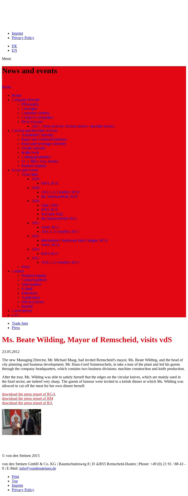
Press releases (32, 122)
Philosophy (30, 104)
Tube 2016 (49, 205)
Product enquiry (34, 166)
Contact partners (34, 280)
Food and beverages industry (44, 144)
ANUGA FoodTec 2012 (60, 262)
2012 (35, 258)
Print (15, 477)
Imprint (17, 33)
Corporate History (35, 113)
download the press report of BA (27, 403)
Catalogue (29, 108)
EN (14, 50)
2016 (35, 201)
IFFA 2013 (49, 253)
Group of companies (37, 117)
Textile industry (34, 148)
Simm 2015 (50, 227)
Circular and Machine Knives (34, 130)
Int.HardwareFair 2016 (59, 218)
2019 (35, 179)
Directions (29, 293)
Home (16, 95)
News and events (25, 170)
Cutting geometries (36, 157)
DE (14, 46)
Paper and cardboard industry (44, 139)
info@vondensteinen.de (37, 468)
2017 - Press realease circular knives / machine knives (72, 126)
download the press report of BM (27, 398)
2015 (35, 223)
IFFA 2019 (49, 183)
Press (26, 267)
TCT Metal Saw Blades (40, 161)
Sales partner (31, 284)
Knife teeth (30, 152)
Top (15, 481)
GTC (16, 315)
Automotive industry (37, 135)
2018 (35, 188)
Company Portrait (25, 100)
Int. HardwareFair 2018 (59, 196)
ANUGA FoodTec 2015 (60, 231)
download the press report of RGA (29, 394)
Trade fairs (30, 174)
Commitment (22, 311)
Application (31, 297)
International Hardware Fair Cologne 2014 (74, 240)
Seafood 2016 (52, 214)
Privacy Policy (23, 38)
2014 (35, 236)
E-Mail (27, 289)
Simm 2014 (50, 245)
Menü (6, 87)
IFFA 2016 (49, 209)
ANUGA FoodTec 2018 (60, 192)
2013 (35, 249)
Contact (18, 271)
